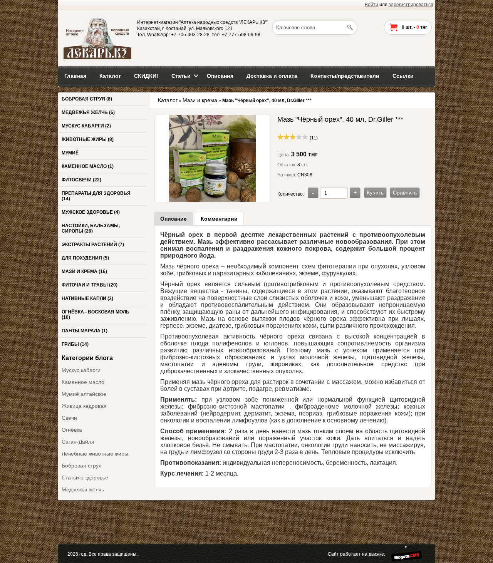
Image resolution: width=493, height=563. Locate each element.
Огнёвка (72, 430)
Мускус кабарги (81, 370)
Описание (173, 219)
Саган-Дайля (78, 442)
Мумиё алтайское (84, 394)
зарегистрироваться (411, 4)
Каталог (168, 100)
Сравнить (405, 192)
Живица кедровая (84, 406)
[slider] (292, 137)
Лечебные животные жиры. (96, 454)
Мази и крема (200, 100)
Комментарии (219, 219)
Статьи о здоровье (85, 477)
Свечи (69, 418)
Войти (371, 4)
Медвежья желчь (83, 489)
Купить (375, 192)
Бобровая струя (82, 465)
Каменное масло (83, 382)
